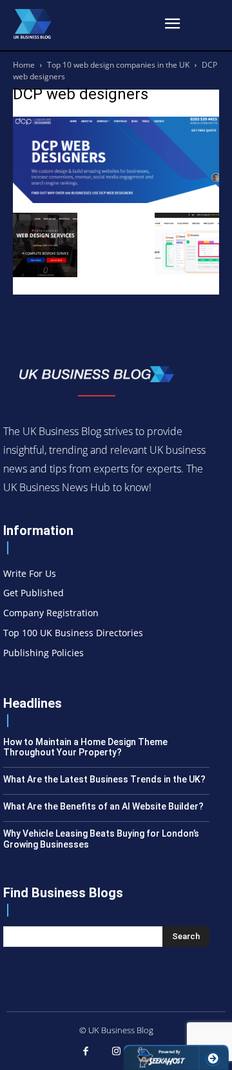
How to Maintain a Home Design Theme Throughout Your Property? (85, 747)
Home (24, 64)
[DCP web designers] (116, 199)
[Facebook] (85, 1052)
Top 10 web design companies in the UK (118, 64)
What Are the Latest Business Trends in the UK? (104, 779)
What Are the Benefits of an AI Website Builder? (103, 806)
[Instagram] (116, 1052)
